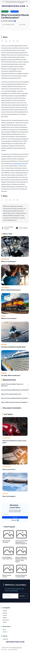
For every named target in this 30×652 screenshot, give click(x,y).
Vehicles (5, 610)
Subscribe (15, 517)
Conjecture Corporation (16, 647)
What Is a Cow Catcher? (9, 318)
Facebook (5, 639)
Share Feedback (23, 228)
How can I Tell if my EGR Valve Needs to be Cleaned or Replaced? (21, 542)
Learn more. (21, 2)
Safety (3, 316)
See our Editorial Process (8, 227)
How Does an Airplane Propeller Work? (13, 347)
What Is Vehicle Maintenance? (11, 290)
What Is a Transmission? (8, 261)
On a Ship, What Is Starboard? (10, 375)
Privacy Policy (4, 649)
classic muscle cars (19, 163)
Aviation (4, 344)
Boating (3, 373)
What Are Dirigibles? (9, 496)
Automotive (5, 259)
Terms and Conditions (13, 649)
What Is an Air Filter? (9, 469)
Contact (5, 632)
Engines (5, 617)
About (4, 629)
